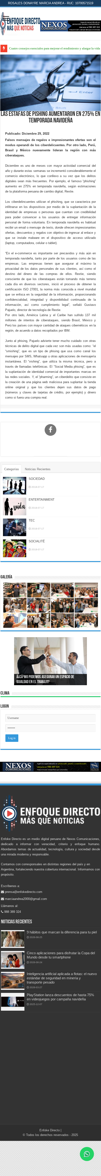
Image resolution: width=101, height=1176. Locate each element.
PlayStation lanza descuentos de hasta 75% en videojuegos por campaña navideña (60, 997)
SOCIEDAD (37, 479)
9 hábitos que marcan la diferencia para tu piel (62, 932)
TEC (32, 520)
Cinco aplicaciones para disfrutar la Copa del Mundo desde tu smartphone (61, 955)
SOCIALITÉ (37, 541)
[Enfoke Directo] (20, 22)
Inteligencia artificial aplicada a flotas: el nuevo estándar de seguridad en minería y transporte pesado (62, 978)
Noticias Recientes (37, 469)
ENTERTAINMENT (41, 499)
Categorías (11, 469)
